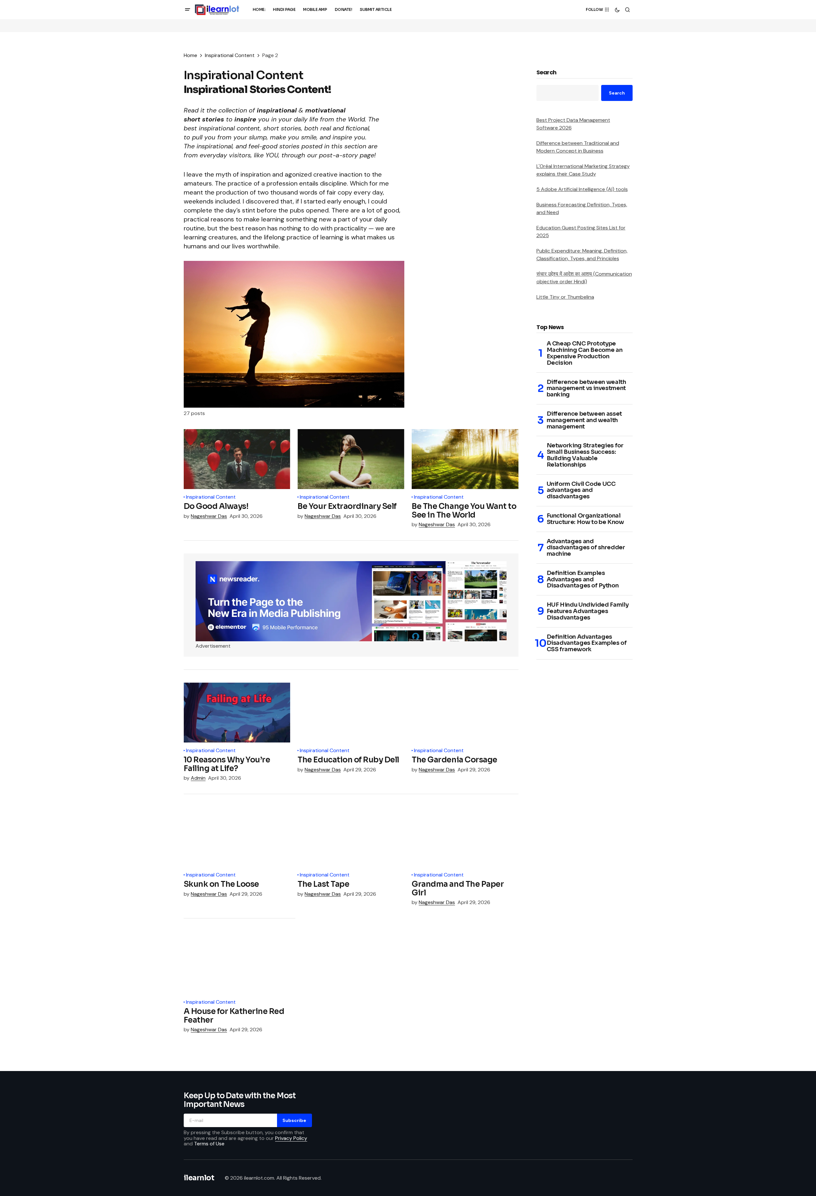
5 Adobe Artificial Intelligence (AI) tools (582, 189)
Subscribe (294, 1120)
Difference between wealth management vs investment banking (586, 388)
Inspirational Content (230, 55)
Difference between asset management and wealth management (584, 420)
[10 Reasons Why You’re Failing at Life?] (237, 713)
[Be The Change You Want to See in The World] (465, 459)
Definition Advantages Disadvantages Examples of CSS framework (587, 643)
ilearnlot (199, 1178)
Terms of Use (209, 1143)
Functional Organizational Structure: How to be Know (585, 519)
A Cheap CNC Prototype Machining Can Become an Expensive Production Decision (585, 353)
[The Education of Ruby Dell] (351, 713)
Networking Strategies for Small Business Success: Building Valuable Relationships (585, 455)
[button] (187, 9)
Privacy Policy (291, 1138)
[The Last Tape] (351, 837)
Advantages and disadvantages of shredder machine (586, 547)
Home (190, 55)
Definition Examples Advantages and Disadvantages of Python (583, 579)
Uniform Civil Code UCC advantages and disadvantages (581, 490)
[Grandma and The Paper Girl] (465, 837)
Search (546, 72)
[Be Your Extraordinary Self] (351, 459)
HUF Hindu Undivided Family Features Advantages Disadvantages (588, 611)
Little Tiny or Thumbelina (565, 297)
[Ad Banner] (351, 601)
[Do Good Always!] (237, 459)
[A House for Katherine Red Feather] (239, 962)
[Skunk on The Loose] (237, 837)
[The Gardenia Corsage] (465, 713)
